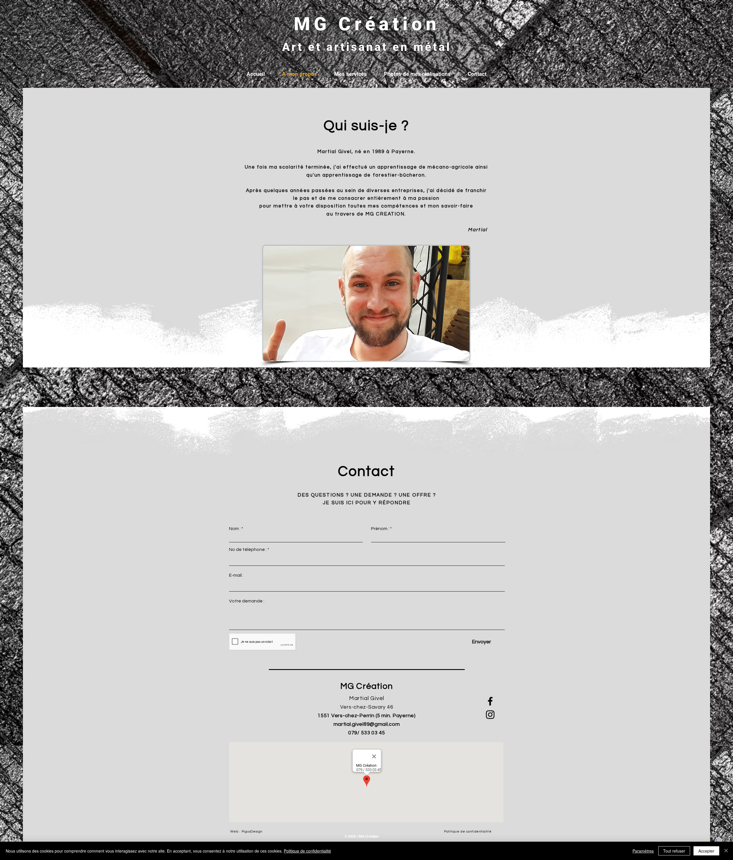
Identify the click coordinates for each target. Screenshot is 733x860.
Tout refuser (674, 851)
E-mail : (236, 575)
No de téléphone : (248, 549)
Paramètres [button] (643, 851)
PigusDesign (252, 831)
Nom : (235, 528)
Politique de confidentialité (307, 851)
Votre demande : (246, 601)
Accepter (706, 851)
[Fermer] (726, 850)
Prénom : (380, 528)
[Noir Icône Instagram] (490, 714)
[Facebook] (490, 701)
